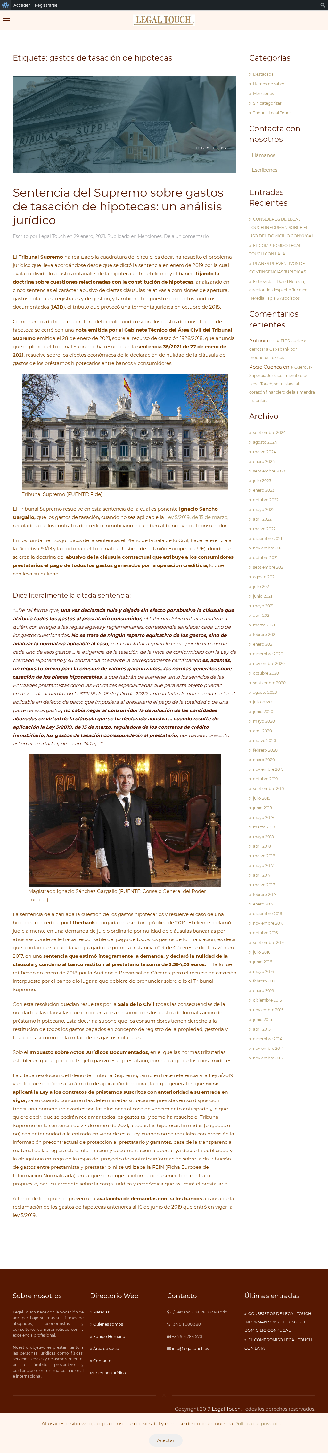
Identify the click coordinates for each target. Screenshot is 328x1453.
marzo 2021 (264, 625)
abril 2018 (262, 846)
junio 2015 (262, 1019)
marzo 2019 (264, 827)
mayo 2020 (264, 721)
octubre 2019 (265, 779)
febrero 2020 (265, 750)
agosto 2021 (264, 576)
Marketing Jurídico (108, 1373)
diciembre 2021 (267, 538)
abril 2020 (262, 730)
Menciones (150, 236)
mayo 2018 (263, 836)
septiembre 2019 (268, 788)
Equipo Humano (108, 1336)
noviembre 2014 (268, 1048)
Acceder (21, 5)
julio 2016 (261, 952)
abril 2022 (262, 519)
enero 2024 (264, 461)
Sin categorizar (267, 103)
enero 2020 (264, 759)
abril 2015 (262, 1029)
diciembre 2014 (267, 1038)
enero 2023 (264, 490)
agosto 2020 (265, 692)
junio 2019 (262, 807)
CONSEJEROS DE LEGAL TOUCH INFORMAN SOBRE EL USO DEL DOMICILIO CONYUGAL (281, 227)
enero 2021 (263, 644)
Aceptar (166, 1440)
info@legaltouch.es (190, 1348)
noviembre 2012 (268, 1058)
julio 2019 (261, 798)
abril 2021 (262, 615)
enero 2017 (263, 904)
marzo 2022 (264, 528)
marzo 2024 (264, 451)
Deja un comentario (186, 236)
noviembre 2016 (268, 923)
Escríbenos (264, 170)
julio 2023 (262, 480)
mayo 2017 (263, 865)
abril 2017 (262, 875)
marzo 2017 (264, 884)
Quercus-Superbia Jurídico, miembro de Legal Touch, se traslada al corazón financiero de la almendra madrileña (282, 384)
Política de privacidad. (260, 1424)
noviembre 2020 (269, 663)
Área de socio (105, 1348)
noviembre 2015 (268, 1009)
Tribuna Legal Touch (272, 112)
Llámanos (263, 155)
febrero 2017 (264, 894)
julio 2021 (261, 586)
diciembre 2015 (267, 1000)
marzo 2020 (264, 740)
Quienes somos (107, 1324)
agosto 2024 (265, 442)
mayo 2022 (264, 509)
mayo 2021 (263, 605)
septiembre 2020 (269, 682)
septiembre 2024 (269, 432)
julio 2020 (262, 702)
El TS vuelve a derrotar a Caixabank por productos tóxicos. (277, 349)
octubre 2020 (266, 673)
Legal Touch (52, 236)
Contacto (101, 1360)
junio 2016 (262, 961)
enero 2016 (263, 990)
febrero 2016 (264, 981)
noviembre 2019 (268, 769)
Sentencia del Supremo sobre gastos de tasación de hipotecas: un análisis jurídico (118, 206)
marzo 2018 (264, 856)
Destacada (263, 74)
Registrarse (46, 5)
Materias (101, 1312)
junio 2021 (262, 596)
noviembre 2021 (268, 548)
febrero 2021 (264, 634)
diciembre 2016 (267, 913)
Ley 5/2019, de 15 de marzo (196, 517)
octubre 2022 (266, 499)
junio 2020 (263, 711)
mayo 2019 (263, 817)
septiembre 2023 (269, 471)
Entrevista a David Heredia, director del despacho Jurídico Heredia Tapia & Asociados (278, 290)
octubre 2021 (265, 557)
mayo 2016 (263, 971)
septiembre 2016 (268, 942)
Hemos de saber (268, 83)
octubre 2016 (265, 932)
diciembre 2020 (268, 653)
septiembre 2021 (268, 567)
